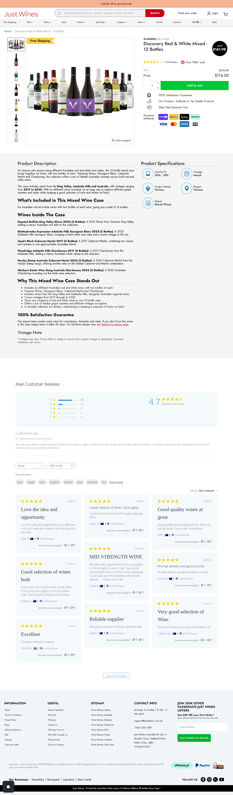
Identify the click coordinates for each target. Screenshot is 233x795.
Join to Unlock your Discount (194, 737)
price (80, 482)
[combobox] (100, 13)
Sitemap (8, 739)
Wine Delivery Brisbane (101, 720)
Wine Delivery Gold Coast (102, 744)
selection (92, 482)
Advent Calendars (56, 710)
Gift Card (52, 715)
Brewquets (53, 779)
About (7, 710)
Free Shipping (9, 22)
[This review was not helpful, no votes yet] (72, 545)
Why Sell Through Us (57, 734)
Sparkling (100, 22)
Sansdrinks (38, 779)
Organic (121, 22)
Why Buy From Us (56, 729)
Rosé (64, 22)
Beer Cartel (84, 779)
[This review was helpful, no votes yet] (65, 545)
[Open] (8, 786)
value (42, 482)
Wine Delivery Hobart (100, 734)
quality (31, 482)
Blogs (7, 724)
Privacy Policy (10, 720)
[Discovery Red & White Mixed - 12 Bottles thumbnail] (16, 44)
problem (54, 482)
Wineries (52, 720)
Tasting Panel (54, 739)
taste (20, 482)
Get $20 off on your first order (116, 3)
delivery (68, 482)
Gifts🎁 (196, 22)
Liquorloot (68, 779)
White (46, 22)
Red (29, 22)
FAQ (6, 734)
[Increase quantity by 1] (158, 83)
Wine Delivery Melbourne (102, 724)
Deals (214, 22)
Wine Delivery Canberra (101, 739)
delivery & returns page (114, 324)
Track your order (12, 744)
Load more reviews (116, 676)
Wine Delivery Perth (100, 729)
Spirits (141, 22)
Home (7, 31)
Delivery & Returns (13, 729)
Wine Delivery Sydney (101, 710)
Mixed (80, 22)
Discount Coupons (56, 744)
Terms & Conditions (13, 715)
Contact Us (52, 724)
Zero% (159, 22)
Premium (177, 22)
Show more (116, 482)
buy (104, 482)
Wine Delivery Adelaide (101, 715)
